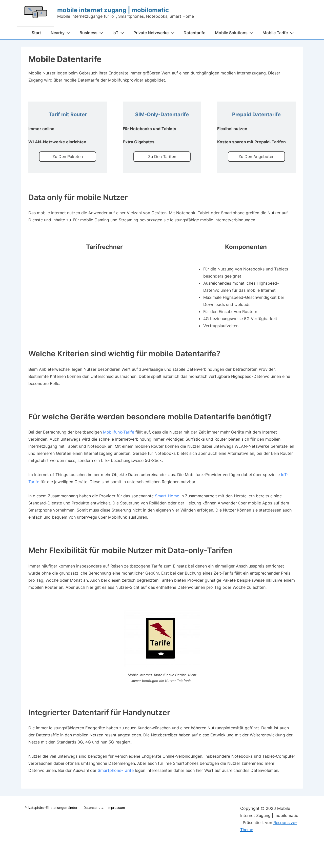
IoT (115, 32)
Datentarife (194, 32)
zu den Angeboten (256, 156)
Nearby (58, 32)
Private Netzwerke (151, 32)
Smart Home (167, 495)
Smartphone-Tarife (116, 770)
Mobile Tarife (275, 32)
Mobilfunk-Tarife (118, 432)
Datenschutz (94, 808)
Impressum (116, 808)
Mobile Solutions (231, 32)
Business (88, 32)
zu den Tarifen (162, 156)
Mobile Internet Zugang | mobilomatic (113, 10)
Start (36, 32)
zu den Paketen (67, 156)
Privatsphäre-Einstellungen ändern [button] (52, 808)
